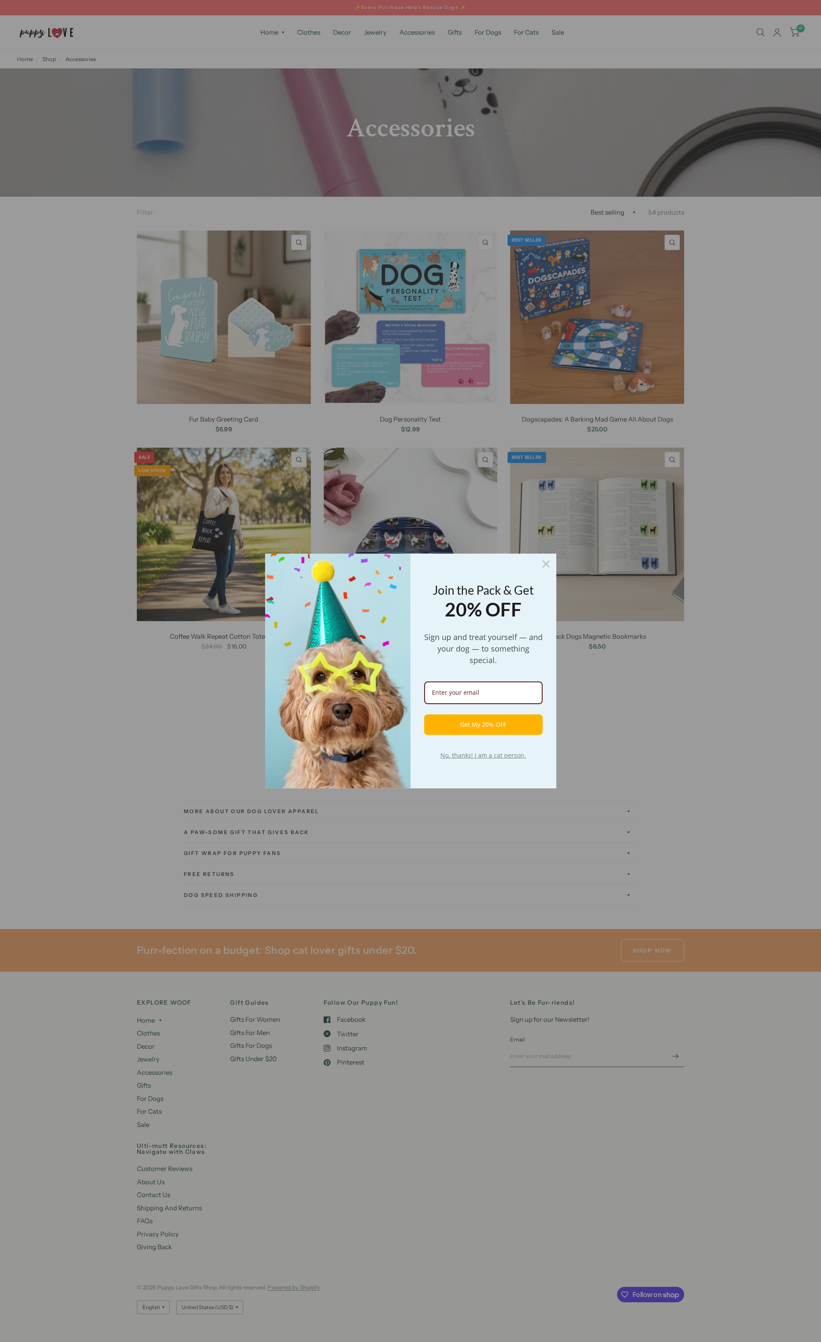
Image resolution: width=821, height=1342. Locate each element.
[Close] (546, 564)
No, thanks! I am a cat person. (483, 755)
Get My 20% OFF (483, 724)
